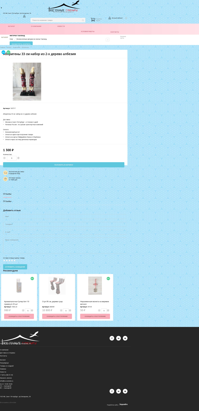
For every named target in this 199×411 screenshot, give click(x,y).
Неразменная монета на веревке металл (94, 302)
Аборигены (25, 47)
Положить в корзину (63, 165)
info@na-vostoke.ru (6, 381)
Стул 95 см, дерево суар (52, 301)
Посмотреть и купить (21, 44)
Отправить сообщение (15, 267)
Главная (2, 47)
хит (32, 278)
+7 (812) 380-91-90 (6, 375)
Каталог (4, 37)
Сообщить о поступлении (19, 316)
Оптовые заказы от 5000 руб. (15, 179)
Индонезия (16, 47)
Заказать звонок (6, 378)
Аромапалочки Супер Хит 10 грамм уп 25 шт (16, 302)
